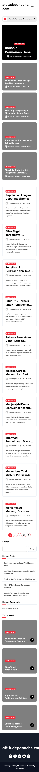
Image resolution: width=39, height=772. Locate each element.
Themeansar (19, 768)
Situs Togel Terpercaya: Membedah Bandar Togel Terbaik (17, 113)
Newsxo (30, 766)
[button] (35, 43)
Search (5, 541)
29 (24, 535)
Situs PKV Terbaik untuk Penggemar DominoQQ (17, 304)
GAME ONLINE (6, 44)
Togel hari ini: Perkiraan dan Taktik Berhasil (19, 271)
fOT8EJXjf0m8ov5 (14, 87)
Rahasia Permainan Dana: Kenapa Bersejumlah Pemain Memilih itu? (16, 594)
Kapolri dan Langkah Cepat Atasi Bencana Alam (18, 82)
